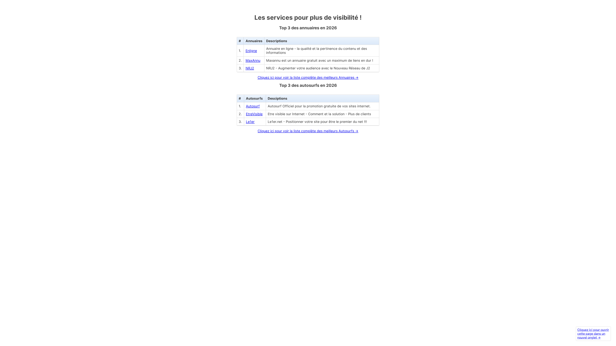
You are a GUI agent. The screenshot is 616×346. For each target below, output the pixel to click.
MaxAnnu (253, 60)
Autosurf (253, 106)
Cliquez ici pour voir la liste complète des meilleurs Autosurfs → (308, 131)
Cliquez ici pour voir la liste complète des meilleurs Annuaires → (308, 77)
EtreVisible (254, 114)
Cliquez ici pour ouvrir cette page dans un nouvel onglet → (593, 333)
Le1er (250, 122)
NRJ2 (250, 68)
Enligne (251, 51)
